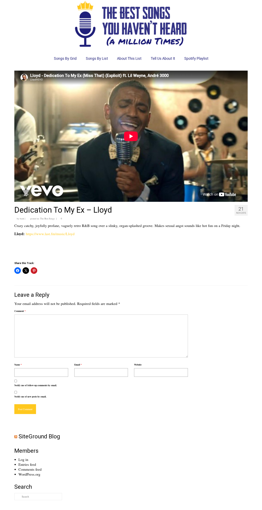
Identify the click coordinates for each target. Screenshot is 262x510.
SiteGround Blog (39, 436)
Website (138, 364)
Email (78, 364)
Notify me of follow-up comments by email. (35, 385)
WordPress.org (29, 474)
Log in (23, 459)
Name (18, 364)
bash (22, 218)
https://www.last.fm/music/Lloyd (50, 233)
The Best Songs (47, 218)
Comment (20, 311)
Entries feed (27, 464)
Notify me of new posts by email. (30, 396)
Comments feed (30, 469)
